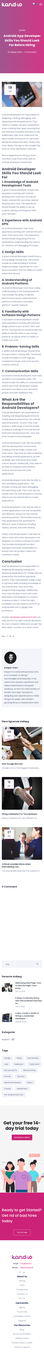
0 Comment (30, 52)
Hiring (19, 1058)
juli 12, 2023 (20, 991)
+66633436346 (26, 1267)
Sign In (22, 1307)
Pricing (22, 1281)
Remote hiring (29, 1070)
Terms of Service (22, 1347)
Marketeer (19, 1064)
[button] (35, 4)
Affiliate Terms (22, 1338)
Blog (22, 1329)
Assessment (22, 1088)
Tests (22, 1285)
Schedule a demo (22, 1137)
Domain (7, 1076)
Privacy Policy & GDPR (22, 1343)
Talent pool (34, 1064)
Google (7, 1058)
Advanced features (12, 1082)
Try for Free (22, 1232)
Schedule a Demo (22, 1316)
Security (20, 1076)
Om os (22, 1298)
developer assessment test (23, 617)
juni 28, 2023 (20, 1021)
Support (22, 1320)
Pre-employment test (13, 1094)
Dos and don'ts (10, 1070)
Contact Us (22, 1294)
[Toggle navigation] (40, 4)
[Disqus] (22, 922)
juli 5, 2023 (20, 1006)
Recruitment (33, 1058)
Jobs (6, 1064)
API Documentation (22, 1334)
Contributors (22, 1289)
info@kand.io (26, 1263)
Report (30, 1082)
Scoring (7, 1088)
